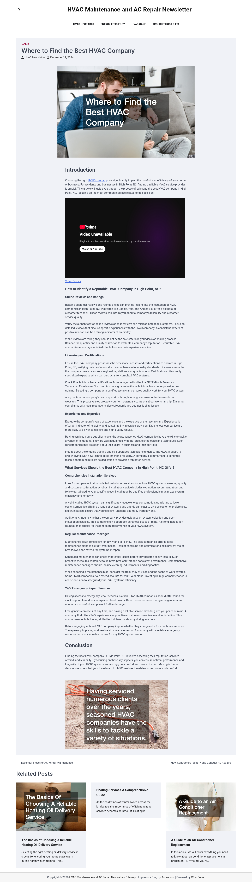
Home (25, 44)
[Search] (18, 9)
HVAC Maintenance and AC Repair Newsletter (129, 9)
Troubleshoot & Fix (166, 24)
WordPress (197, 877)
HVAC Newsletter (35, 57)
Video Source (73, 281)
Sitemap (131, 877)
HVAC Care (139, 24)
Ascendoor (167, 877)
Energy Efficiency (113, 24)
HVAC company (97, 180)
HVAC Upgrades (83, 24)
